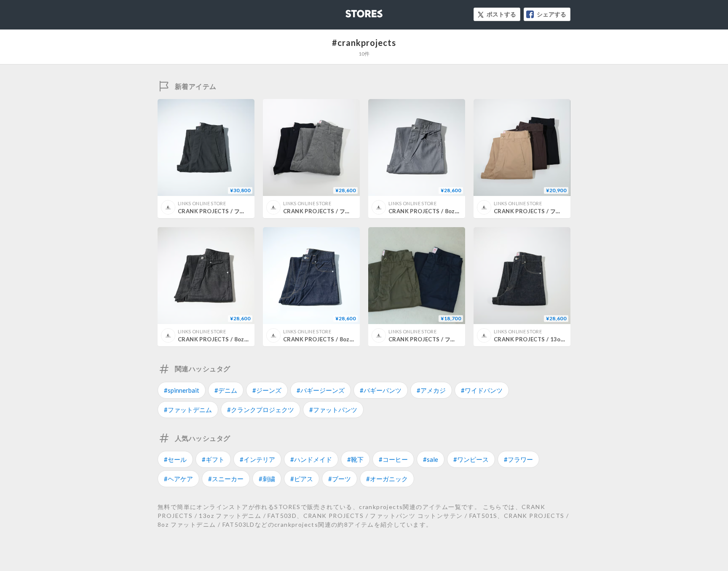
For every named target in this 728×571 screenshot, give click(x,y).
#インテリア (257, 459)
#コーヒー (393, 459)
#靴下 (355, 459)
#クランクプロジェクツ (260, 409)
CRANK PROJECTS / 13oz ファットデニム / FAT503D (564, 339)
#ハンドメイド (311, 459)
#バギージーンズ (321, 390)
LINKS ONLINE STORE (202, 203)
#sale (430, 459)
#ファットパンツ (333, 409)
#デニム (225, 390)
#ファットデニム (188, 409)
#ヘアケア (178, 479)
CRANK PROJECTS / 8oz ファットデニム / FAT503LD (458, 211)
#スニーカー (226, 479)
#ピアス (301, 479)
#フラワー (518, 459)
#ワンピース (471, 459)
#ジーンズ (266, 390)
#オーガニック (387, 479)
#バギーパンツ (380, 390)
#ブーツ (339, 479)
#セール (175, 459)
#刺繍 (267, 479)
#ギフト (213, 459)
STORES (350, 11)
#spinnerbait (181, 390)
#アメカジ (431, 390)
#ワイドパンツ (482, 390)
